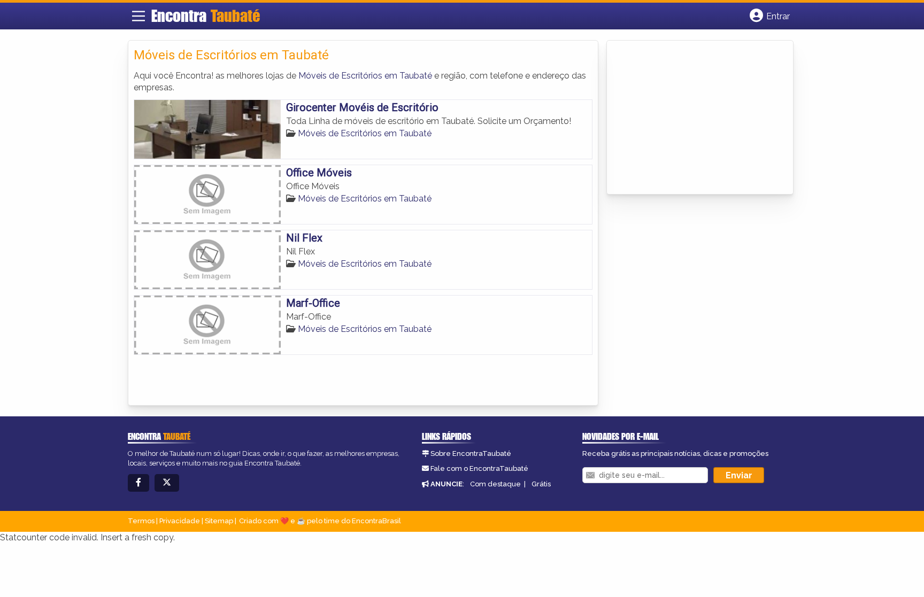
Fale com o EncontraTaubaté (479, 468)
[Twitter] (167, 483)
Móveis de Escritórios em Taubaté (365, 76)
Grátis (541, 484)
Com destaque (495, 484)
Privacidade (179, 521)
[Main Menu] (138, 16)
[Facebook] (138, 483)
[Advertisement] (692, 118)
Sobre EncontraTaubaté (470, 453)
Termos (141, 521)
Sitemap (219, 521)
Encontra (205, 15)
